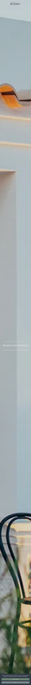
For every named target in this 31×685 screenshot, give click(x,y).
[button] (2, 3)
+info (15, 682)
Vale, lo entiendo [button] (15, 679)
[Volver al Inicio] (15, 3)
